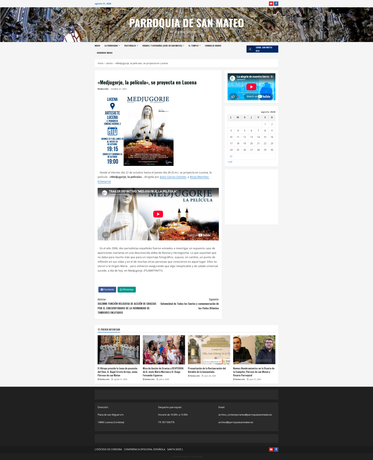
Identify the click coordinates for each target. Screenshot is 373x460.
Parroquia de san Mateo (186, 22)
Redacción (103, 88)
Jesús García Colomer (173, 177)
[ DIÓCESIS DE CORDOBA (108, 449)
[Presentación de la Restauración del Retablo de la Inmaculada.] (209, 349)
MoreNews (180, 456)
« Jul (230, 161)
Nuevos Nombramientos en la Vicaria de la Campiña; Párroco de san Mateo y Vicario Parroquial (253, 371)
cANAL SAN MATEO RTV (264, 49)
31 (231, 156)
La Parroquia (111, 45)
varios (102, 75)
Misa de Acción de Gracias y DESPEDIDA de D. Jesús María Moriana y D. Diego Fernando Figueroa (163, 371)
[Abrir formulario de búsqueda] (243, 49)
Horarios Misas (104, 52)
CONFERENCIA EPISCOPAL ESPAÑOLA (144, 449)
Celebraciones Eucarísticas (114, 356)
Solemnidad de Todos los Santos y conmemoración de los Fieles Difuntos (189, 303)
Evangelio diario (213, 45)
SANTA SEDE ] (175, 449)
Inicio (97, 45)
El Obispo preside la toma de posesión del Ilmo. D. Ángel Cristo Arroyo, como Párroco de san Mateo (117, 371)
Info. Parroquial (108, 360)
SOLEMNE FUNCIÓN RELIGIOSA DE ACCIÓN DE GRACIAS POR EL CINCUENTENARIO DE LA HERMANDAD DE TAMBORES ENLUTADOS (127, 306)
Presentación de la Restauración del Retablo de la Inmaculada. (207, 370)
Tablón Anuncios (127, 360)
